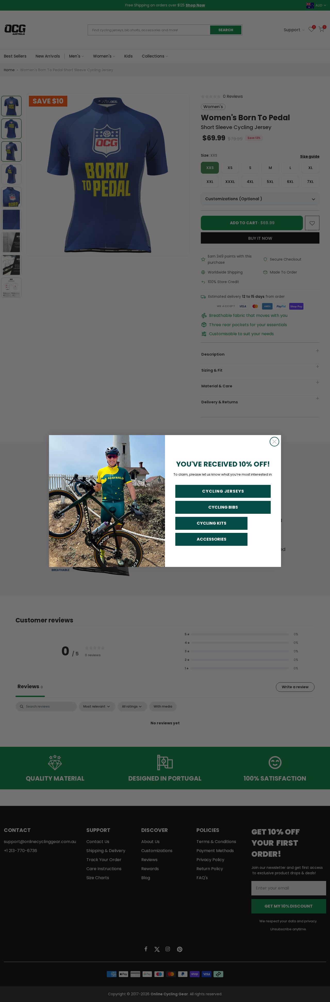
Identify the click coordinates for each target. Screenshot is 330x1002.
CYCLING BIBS (223, 507)
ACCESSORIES (211, 539)
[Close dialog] (274, 441)
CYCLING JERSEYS (223, 491)
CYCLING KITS (211, 523)
